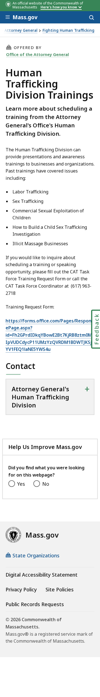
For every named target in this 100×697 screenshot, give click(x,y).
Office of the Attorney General (37, 54)
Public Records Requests (35, 604)
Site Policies (60, 589)
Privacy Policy (21, 589)
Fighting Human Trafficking (68, 30)
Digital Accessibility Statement (42, 574)
